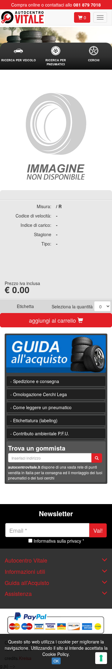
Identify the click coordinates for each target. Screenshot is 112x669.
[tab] (18, 54)
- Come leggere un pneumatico (41, 407)
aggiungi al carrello (53, 320)
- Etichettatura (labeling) (34, 420)
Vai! (98, 530)
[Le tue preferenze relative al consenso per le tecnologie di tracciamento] (101, 658)
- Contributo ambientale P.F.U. (39, 433)
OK (56, 660)
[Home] (22, 17)
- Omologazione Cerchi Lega (38, 394)
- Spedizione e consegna (34, 381)
